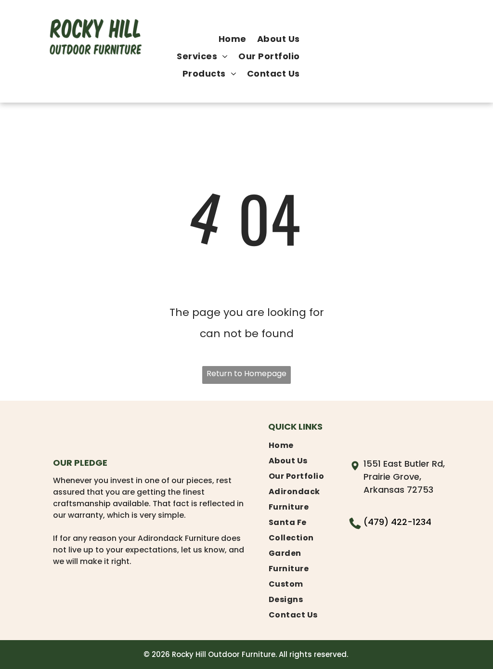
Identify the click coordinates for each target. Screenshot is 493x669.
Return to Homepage (246, 373)
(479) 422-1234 (397, 522)
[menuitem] (232, 39)
